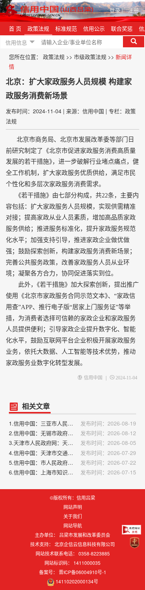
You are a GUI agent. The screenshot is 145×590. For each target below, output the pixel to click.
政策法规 (38, 28)
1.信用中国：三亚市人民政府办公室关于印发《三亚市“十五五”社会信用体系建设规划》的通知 (72, 423)
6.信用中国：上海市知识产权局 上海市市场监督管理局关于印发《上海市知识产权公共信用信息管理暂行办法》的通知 (72, 472)
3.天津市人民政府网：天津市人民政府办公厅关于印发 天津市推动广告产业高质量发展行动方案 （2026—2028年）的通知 (72, 442)
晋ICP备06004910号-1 (82, 572)
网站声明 (72, 506)
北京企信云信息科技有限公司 (85, 544)
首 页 (15, 28)
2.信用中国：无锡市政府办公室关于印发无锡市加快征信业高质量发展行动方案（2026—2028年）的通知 (72, 433)
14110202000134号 (77, 581)
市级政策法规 (90, 57)
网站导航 (72, 525)
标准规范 (66, 28)
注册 (133, 10)
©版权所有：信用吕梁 (72, 497)
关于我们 (72, 516)
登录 (116, 10)
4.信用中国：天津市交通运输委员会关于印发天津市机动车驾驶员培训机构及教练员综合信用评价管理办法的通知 (72, 453)
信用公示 (94, 28)
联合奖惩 (122, 28)
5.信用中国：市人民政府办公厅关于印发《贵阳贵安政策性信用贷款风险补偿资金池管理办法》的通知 (72, 462)
